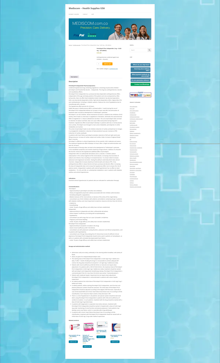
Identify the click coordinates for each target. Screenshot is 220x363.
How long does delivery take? (142, 69)
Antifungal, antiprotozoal (136, 119)
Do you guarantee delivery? (140, 80)
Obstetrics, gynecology (135, 170)
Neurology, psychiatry (135, 168)
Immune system (134, 154)
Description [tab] (74, 77)
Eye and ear (133, 143)
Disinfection (133, 137)
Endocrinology (133, 141)
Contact (85, 14)
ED (130, 139)
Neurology (132, 166)
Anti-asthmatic (133, 106)
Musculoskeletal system (136, 162)
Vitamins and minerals (135, 187)
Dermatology (133, 129)
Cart (92, 14)
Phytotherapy (133, 176)
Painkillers (132, 174)
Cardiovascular (76, 45)
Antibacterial (133, 115)
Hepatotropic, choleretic (136, 147)
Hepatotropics (133, 150)
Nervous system (134, 164)
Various (132, 182)
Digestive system (134, 135)
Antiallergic (132, 112)
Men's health (133, 158)
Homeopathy (133, 152)
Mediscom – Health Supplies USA (87, 8)
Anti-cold (132, 108)
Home (70, 45)
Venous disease (134, 185)
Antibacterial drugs (134, 117)
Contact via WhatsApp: (142, 84)
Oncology (132, 172)
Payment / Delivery (74, 14)
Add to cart (107, 64)
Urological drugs (134, 178)
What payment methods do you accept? (141, 75)
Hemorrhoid (133, 145)
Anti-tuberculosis (134, 110)
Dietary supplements (135, 133)
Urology (132, 180)
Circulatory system (134, 127)
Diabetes (132, 131)
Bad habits (132, 123)
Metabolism (133, 160)
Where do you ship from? (141, 64)
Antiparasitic (133, 121)
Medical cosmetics (134, 156)
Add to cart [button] (73, 341)
